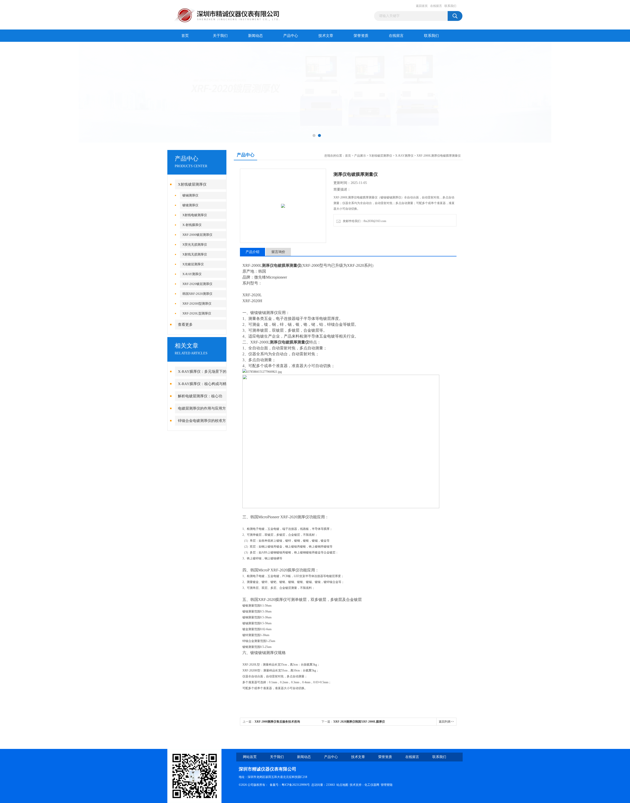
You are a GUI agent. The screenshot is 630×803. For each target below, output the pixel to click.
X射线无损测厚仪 (194, 254)
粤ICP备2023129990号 (296, 785)
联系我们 (450, 6)
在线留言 (436, 6)
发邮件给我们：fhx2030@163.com (363, 221)
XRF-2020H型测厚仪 (196, 303)
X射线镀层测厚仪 (192, 184)
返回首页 (422, 6)
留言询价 (278, 252)
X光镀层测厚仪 (193, 264)
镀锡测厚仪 (190, 195)
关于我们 (220, 36)
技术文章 (325, 36)
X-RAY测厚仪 (192, 274)
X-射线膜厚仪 (192, 225)
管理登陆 (387, 785)
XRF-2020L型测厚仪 (196, 313)
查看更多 (185, 325)
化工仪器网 (371, 785)
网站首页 (250, 757)
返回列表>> (446, 721)
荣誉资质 (361, 36)
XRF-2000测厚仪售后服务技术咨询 (277, 721)
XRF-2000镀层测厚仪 (197, 235)
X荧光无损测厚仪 (194, 244)
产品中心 (290, 36)
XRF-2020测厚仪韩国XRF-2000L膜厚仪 (359, 721)
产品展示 (360, 155)
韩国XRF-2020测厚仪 (197, 294)
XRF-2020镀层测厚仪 (197, 284)
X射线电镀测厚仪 (194, 215)
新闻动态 (255, 36)
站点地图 (342, 785)
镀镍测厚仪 (190, 205)
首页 (185, 36)
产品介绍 (252, 252)
